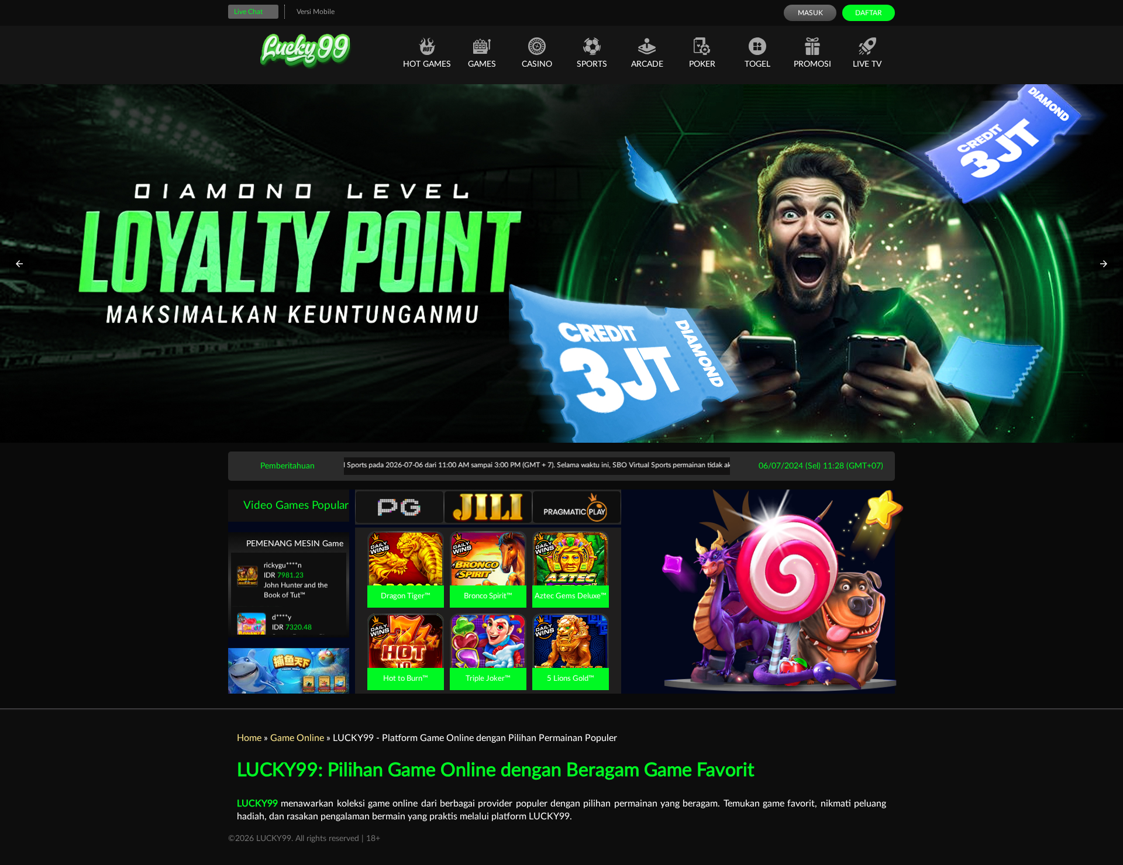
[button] (19, 264)
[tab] (399, 507)
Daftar (868, 12)
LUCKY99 (257, 803)
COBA (405, 544)
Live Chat (248, 11)
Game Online (297, 738)
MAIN (405, 571)
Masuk (810, 12)
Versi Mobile (316, 11)
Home (249, 738)
